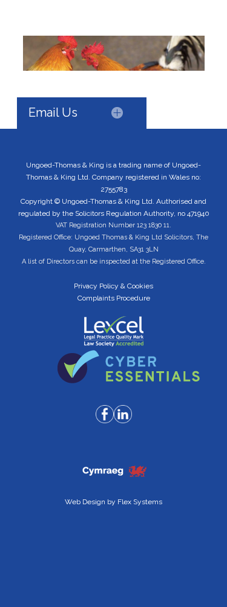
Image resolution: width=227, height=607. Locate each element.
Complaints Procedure (113, 298)
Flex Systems (139, 502)
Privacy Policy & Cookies (113, 286)
